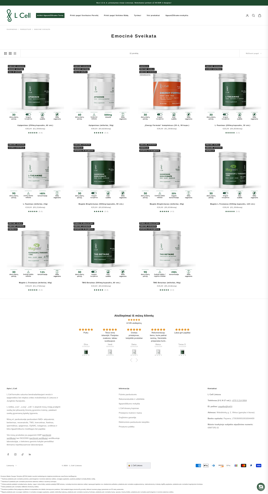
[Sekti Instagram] (15, 454)
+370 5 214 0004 (239, 400)
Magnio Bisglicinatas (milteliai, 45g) (167, 204)
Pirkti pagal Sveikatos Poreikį (84, 15)
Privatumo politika (126, 427)
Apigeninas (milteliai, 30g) (101, 125)
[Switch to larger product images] (5, 53)
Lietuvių (10, 465)
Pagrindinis (12, 29)
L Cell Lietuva (136, 465)
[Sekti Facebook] (8, 454)
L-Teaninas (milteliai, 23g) (35, 204)
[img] (134, 319)
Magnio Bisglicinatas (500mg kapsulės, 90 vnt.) (101, 204)
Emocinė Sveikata (42, 29)
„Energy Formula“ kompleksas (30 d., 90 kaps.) (166, 125)
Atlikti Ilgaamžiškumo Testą (50, 15)
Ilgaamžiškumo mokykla (177, 15)
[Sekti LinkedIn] (29, 454)
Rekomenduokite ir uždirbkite (131, 399)
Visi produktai (153, 15)
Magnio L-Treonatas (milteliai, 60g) (35, 283)
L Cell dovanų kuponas (129, 408)
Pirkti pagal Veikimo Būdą (116, 15)
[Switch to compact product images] (15, 53)
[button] (261, 487)
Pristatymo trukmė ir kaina (130, 413)
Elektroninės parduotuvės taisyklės (134, 422)
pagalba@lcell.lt (225, 406)
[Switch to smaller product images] (10, 53)
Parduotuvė (25, 29)
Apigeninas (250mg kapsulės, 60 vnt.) (35, 125)
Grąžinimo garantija (127, 417)
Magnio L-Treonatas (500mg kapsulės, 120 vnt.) (232, 204)
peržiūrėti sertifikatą (38, 438)
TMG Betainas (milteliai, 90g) (167, 283)
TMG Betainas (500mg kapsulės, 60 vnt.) (101, 283)
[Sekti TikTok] (22, 454)
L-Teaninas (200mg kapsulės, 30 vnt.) (232, 125)
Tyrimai (137, 15)
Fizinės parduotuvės (128, 394)
